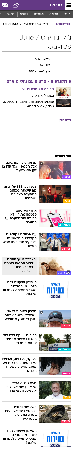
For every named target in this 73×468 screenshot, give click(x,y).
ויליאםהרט (35, 101)
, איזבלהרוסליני (18, 101)
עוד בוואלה (63, 156)
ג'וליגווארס (39, 95)
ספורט (24, 14)
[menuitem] (54, 14)
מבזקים (39, 14)
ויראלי (11, 14)
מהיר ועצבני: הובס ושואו (35, 24)
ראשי (67, 14)
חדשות (53, 14)
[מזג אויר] (16, 5)
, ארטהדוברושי (36, 106)
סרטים (56, 5)
